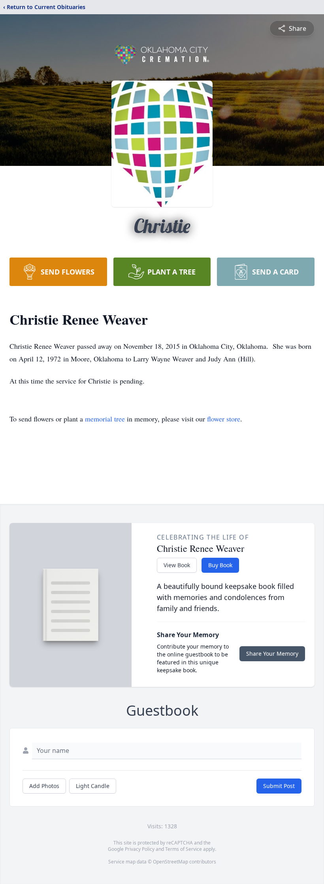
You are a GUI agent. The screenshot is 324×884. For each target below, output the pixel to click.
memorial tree (105, 418)
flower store (223, 418)
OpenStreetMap (170, 861)
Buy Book (220, 565)
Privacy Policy (139, 849)
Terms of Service (183, 849)
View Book (177, 565)
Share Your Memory (272, 653)
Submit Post (279, 786)
